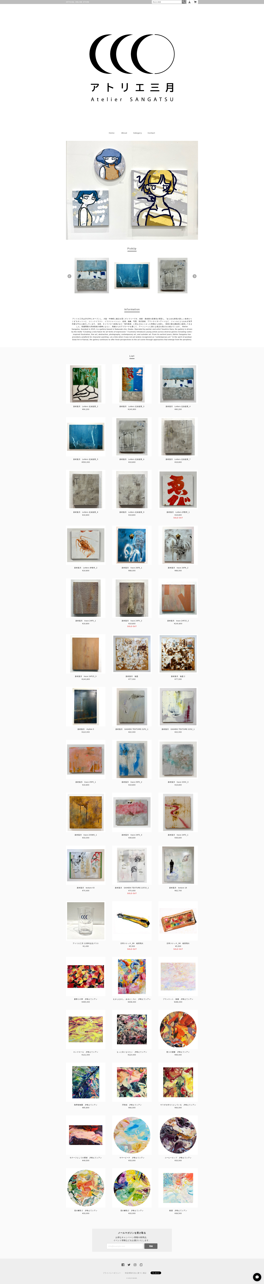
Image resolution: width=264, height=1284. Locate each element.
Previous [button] (69, 276)
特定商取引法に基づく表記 (135, 1273)
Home (111, 133)
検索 (184, 2)
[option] (92, 275)
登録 (151, 1246)
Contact (151, 133)
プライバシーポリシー (112, 1273)
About (124, 133)
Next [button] (195, 276)
